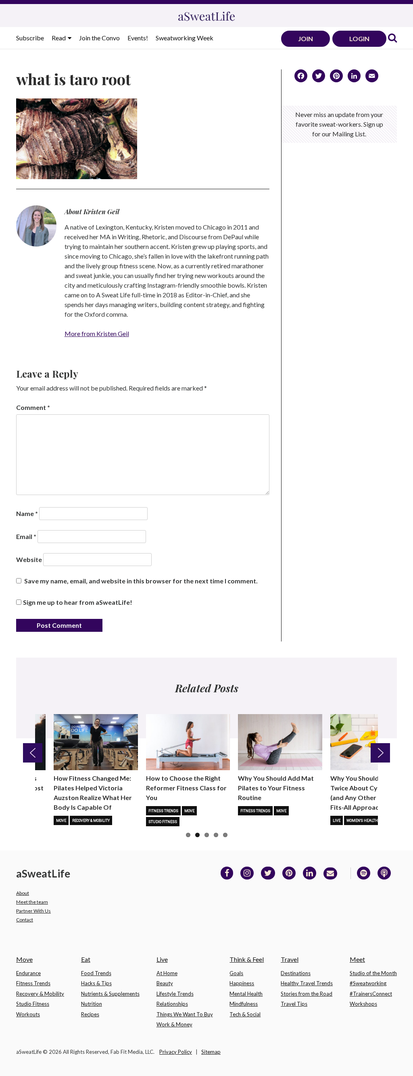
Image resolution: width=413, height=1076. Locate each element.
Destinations (296, 973)
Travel (289, 959)
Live (336, 821)
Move (61, 821)
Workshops (363, 1004)
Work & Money (174, 1024)
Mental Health (246, 993)
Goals (236, 973)
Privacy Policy (175, 1052)
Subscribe (30, 38)
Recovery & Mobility (91, 821)
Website (29, 559)
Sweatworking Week (184, 38)
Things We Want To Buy (184, 1014)
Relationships (172, 1004)
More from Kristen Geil (97, 333)
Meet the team (32, 902)
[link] (392, 38)
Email (26, 536)
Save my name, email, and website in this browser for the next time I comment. (141, 581)
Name (27, 513)
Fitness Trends (163, 811)
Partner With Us (33, 911)
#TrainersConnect (371, 993)
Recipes (90, 1014)
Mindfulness (243, 1004)
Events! (137, 38)
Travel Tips (294, 1004)
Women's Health (362, 821)
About (22, 893)
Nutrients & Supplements (110, 993)
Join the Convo (99, 38)
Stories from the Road (306, 993)
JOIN (305, 38)
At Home (166, 973)
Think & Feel (246, 959)
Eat (85, 959)
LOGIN (359, 38)
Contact (24, 920)
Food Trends (96, 973)
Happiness (241, 983)
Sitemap (211, 1052)
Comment (33, 407)
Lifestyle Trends (175, 993)
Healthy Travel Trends (307, 983)
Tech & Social (245, 1014)
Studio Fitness (162, 822)
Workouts (28, 1014)
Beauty (164, 983)
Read (59, 38)
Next (380, 753)
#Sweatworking (368, 983)
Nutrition (91, 1004)
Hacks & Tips (96, 983)
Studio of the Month (373, 973)
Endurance (28, 973)
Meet (357, 959)
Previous (32, 753)
